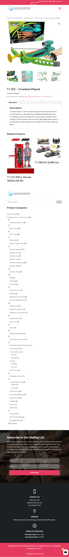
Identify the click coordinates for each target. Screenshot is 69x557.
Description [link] (13, 102)
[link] (44, 1)
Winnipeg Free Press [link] (34, 548)
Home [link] (9, 18)
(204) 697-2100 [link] (34, 500)
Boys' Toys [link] (38, 18)
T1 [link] (33, 18)
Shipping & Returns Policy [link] (35, 554)
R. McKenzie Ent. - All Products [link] (21, 18)
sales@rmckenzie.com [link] (34, 503)
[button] (59, 23)
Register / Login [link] (34, 2)
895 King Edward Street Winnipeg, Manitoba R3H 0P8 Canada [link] (34, 520)
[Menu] (59, 8)
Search (59, 202)
